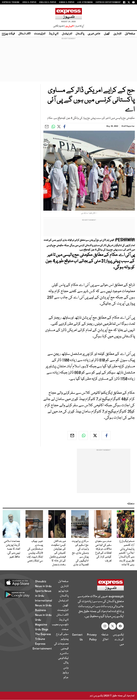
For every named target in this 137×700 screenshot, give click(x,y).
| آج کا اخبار (79, 26)
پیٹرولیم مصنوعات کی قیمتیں (61, 644)
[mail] (71, 435)
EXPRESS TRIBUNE (11, 2)
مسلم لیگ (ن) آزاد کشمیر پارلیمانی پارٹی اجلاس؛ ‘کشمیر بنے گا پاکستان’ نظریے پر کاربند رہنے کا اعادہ (126, 553)
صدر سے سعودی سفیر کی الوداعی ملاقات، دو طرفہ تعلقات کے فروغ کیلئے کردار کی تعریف (103, 551)
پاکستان (80, 34)
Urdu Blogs (41, 629)
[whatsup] (83, 435)
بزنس (65, 668)
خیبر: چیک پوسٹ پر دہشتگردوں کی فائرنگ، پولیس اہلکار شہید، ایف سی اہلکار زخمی (35, 551)
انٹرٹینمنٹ (39, 34)
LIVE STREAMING (85, 2)
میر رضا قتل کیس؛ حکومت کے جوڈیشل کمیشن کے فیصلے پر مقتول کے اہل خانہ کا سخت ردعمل (57, 553)
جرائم (66, 677)
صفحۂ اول (130, 34)
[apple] (21, 582)
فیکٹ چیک (8, 34)
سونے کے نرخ (62, 634)
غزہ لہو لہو (63, 591)
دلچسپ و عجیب (60, 624)
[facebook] (106, 435)
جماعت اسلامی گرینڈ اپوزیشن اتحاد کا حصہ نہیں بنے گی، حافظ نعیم (12, 549)
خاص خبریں (94, 34)
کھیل (107, 34)
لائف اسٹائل (24, 34)
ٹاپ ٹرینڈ (53, 34)
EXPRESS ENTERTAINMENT (108, 2)
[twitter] (94, 435)
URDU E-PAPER (29, 2)
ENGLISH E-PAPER (47, 2)
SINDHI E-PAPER (66, 2)
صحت (65, 629)
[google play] (21, 594)
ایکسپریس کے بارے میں (118, 639)
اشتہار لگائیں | (59, 26)
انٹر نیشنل (67, 34)
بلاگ (65, 663)
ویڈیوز (65, 672)
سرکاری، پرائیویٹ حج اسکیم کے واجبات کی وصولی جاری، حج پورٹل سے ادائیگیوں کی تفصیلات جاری (80, 553)
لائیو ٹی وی (69, 26)
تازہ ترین (117, 34)
